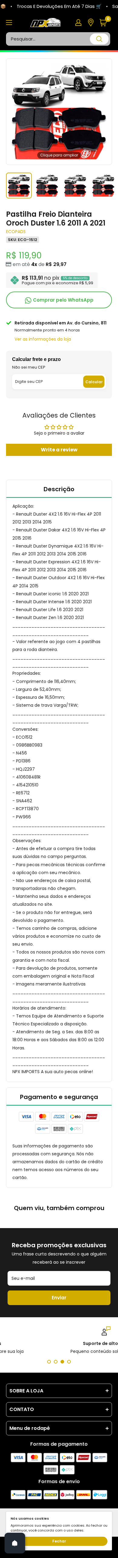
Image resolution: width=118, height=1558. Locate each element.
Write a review (59, 449)
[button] (105, 22)
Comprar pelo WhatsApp (62, 300)
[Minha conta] (78, 22)
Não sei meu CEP (28, 367)
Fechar (59, 1541)
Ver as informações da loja (43, 339)
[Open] (15, 1543)
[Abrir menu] (9, 22)
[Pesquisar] (99, 38)
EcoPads (16, 232)
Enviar (59, 1297)
